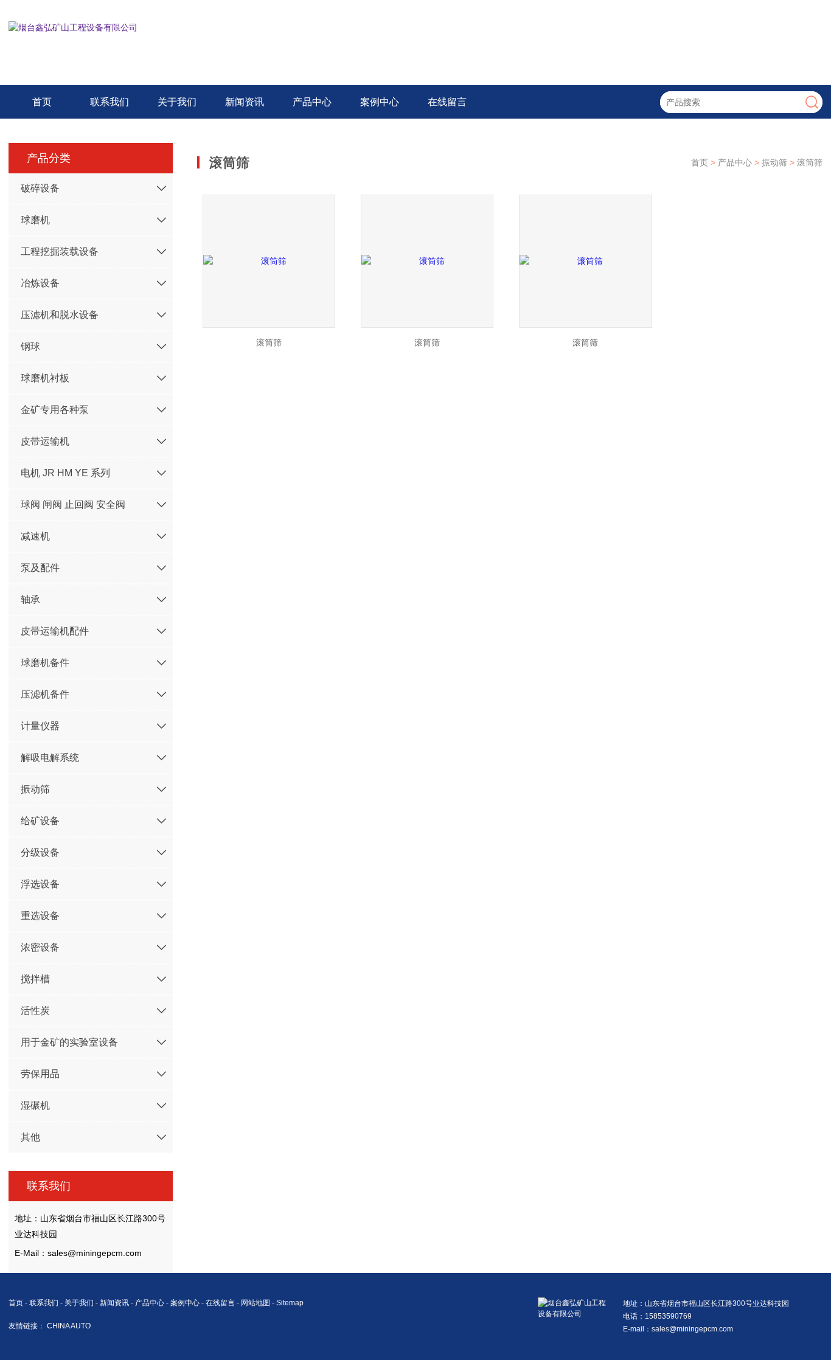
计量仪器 (40, 726)
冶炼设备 (40, 283)
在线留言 (447, 102)
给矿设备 (40, 821)
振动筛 (35, 789)
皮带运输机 (45, 441)
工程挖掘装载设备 (60, 251)
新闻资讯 (244, 102)
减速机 (35, 536)
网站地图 (255, 1303)
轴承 (30, 599)
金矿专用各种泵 (55, 409)
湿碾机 (35, 1105)
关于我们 (177, 102)
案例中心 (379, 102)
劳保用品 (40, 1074)
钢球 (30, 346)
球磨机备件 (45, 662)
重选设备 (40, 916)
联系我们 (109, 102)
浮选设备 (40, 884)
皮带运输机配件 (55, 631)
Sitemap (290, 1303)
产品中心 (312, 102)
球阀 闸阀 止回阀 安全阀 (73, 504)
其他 (30, 1137)
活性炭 (35, 1010)
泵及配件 (40, 568)
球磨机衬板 (45, 378)
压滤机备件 (45, 694)
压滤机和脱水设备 (60, 315)
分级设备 (40, 852)
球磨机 (35, 220)
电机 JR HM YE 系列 (65, 473)
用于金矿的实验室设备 (69, 1042)
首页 (42, 102)
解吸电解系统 (50, 757)
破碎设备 (40, 188)
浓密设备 (40, 947)
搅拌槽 (35, 979)
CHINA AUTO (69, 1326)
